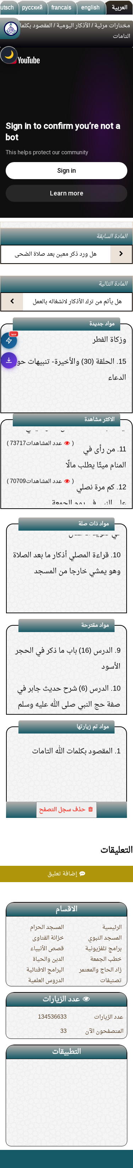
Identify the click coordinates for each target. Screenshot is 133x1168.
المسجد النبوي (105, 938)
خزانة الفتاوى (48, 938)
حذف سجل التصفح (63, 809)
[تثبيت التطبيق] (9, 360)
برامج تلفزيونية (103, 948)
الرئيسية (112, 927)
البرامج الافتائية (45, 970)
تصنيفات (111, 980)
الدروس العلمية (46, 980)
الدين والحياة (48, 959)
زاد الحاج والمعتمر (100, 970)
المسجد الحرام (47, 927)
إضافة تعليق (63, 874)
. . (8, 1159)
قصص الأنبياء (47, 948)
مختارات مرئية (112, 26)
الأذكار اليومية (73, 26)
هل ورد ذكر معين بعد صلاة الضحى (56, 254)
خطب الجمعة (106, 959)
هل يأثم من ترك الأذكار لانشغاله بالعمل (77, 302)
